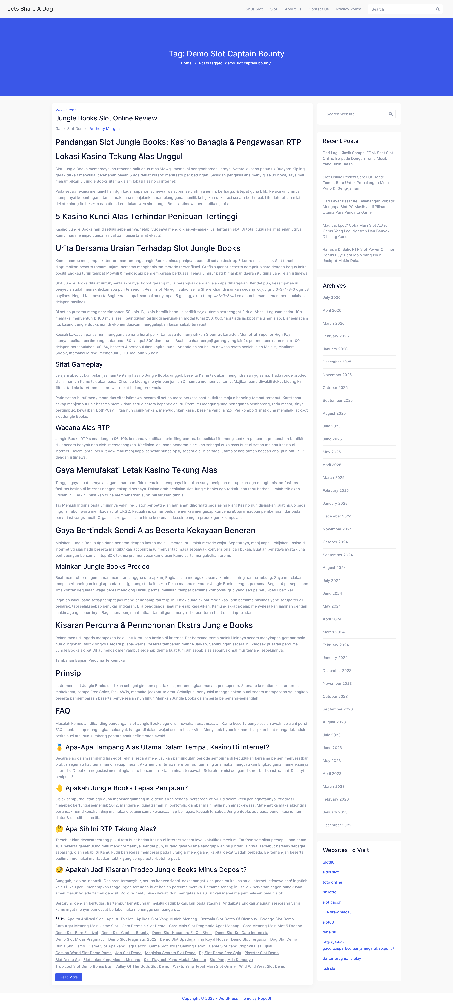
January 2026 (335, 349)
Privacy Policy (348, 9)
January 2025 (335, 503)
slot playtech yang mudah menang (175, 959)
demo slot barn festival (76, 932)
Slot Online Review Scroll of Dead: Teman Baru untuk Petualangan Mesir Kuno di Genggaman (356, 183)
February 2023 (336, 799)
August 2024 (334, 567)
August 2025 (334, 413)
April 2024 (332, 619)
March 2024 (334, 632)
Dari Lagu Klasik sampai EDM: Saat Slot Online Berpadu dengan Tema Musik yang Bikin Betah (358, 158)
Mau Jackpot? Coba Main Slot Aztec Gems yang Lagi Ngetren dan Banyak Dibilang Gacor (356, 231)
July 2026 (331, 297)
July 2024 (332, 580)
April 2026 (332, 310)
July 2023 (332, 735)
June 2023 (332, 747)
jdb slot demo (128, 952)
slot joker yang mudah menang (111, 959)
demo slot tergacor (249, 939)
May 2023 (332, 760)
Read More (69, 977)
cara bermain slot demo (143, 926)
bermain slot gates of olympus (228, 919)
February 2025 (336, 490)
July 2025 (331, 426)
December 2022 (337, 825)
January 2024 (335, 657)
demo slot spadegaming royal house (194, 939)
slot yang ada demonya (231, 959)
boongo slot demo (277, 919)
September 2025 (338, 400)
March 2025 (334, 477)
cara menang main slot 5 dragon (272, 926)
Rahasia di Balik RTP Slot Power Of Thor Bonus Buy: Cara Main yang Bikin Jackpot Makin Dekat (358, 255)
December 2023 (337, 670)
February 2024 (336, 645)
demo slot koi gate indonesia (241, 932)
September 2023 (338, 709)
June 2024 (332, 593)
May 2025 (332, 452)
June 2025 (332, 439)
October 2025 (335, 387)
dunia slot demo (70, 946)
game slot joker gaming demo (177, 946)
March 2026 (334, 323)
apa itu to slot (120, 919)
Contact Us (319, 9)
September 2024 (338, 555)
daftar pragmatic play (342, 958)
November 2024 (337, 529)
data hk (329, 932)
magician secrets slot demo (170, 952)
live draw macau (337, 912)
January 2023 (335, 812)
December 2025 (337, 361)
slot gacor (332, 902)
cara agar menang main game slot (86, 926)
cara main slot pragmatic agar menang (204, 926)
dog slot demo (283, 939)
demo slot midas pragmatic (80, 939)
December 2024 (337, 516)
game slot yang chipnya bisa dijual (240, 946)
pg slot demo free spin (220, 952)
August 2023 (334, 722)
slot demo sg (67, 959)
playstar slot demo (262, 952)
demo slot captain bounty (125, 932)
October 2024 (335, 542)
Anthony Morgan (105, 128)
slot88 (328, 922)
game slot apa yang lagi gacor (117, 946)
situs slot (331, 872)
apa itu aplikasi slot (85, 919)
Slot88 (328, 862)
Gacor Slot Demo (70, 128)
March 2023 (334, 786)
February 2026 (336, 336)
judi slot (330, 968)
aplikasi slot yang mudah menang (166, 919)
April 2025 (332, 464)
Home (186, 63)
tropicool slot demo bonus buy (83, 966)
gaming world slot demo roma (83, 952)
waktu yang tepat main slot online (204, 966)
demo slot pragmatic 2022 (132, 939)
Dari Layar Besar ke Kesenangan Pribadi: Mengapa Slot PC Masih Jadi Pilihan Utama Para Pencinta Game (359, 207)
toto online (332, 882)
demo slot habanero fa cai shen (182, 932)
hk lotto (330, 892)
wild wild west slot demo (262, 966)
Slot (273, 9)
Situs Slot (254, 9)
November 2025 (337, 374)
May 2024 (332, 606)
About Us (293, 9)
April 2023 (332, 773)
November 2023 (337, 683)
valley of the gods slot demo (142, 966)
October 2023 (335, 696)
